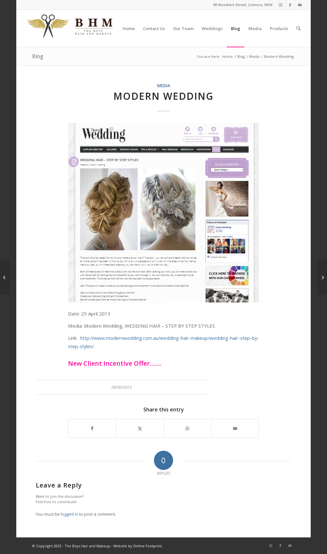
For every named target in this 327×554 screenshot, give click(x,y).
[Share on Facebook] (92, 428)
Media (163, 86)
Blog (37, 56)
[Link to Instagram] (280, 5)
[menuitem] (128, 28)
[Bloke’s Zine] (5, 277)
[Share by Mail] (235, 428)
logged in (69, 514)
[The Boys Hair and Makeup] (70, 28)
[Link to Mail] (300, 5)
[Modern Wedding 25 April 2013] (163, 212)
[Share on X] (140, 428)
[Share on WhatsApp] (187, 428)
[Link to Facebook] (290, 5)
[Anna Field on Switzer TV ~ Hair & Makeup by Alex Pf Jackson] (322, 277)
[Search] (298, 28)
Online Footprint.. (148, 545)
